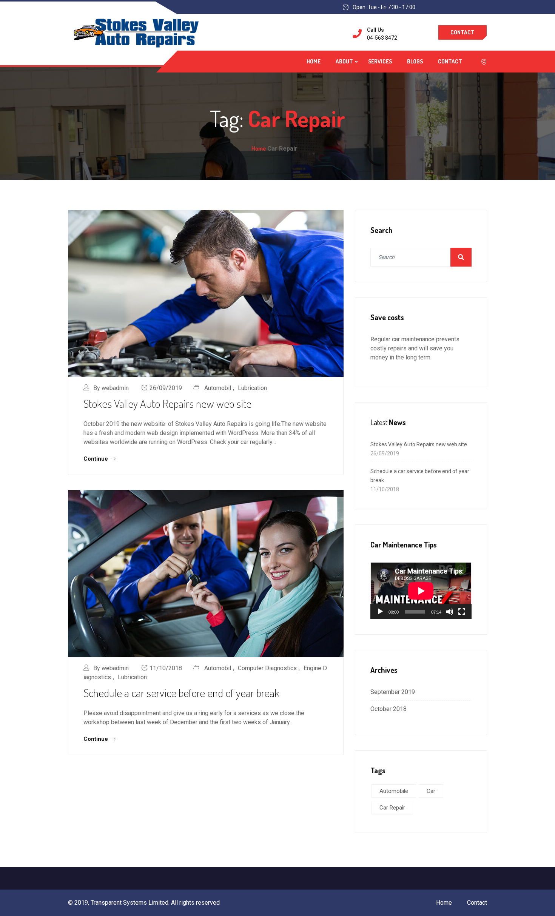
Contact (462, 32)
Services (380, 61)
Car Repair (392, 807)
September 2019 (392, 691)
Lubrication (252, 388)
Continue (96, 458)
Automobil (217, 388)
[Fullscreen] (462, 611)
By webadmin (111, 388)
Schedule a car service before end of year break (181, 692)
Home (314, 61)
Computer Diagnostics (267, 668)
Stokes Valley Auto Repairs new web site (167, 403)
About (344, 61)
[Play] (380, 611)
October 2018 (388, 708)
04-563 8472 (382, 38)
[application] (421, 590)
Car (431, 791)
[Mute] (449, 611)
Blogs (415, 61)
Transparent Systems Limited (129, 902)
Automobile (393, 791)
